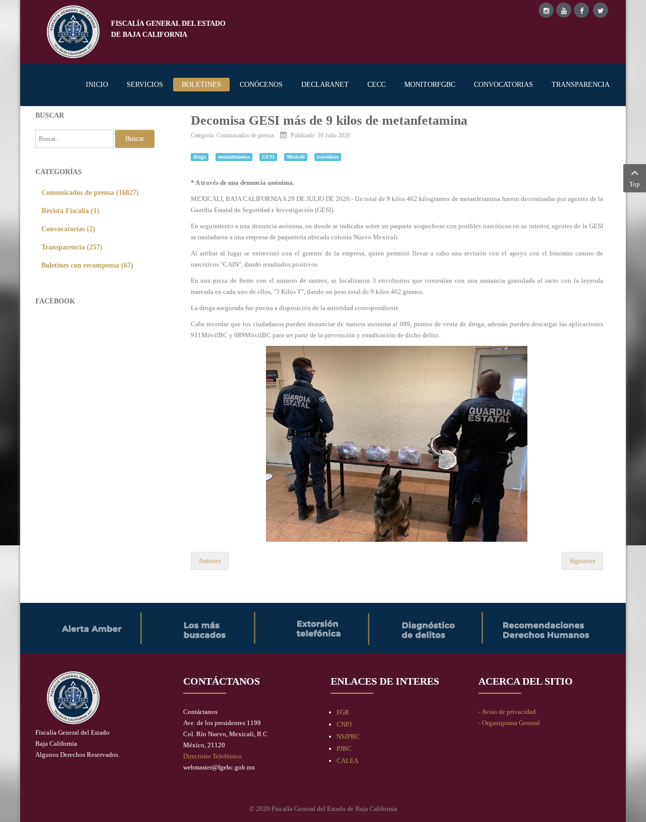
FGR (343, 712)
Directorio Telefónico (212, 756)
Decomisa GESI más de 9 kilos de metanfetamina (329, 120)
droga (199, 157)
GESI (268, 157)
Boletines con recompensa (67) (87, 265)
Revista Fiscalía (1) (70, 211)
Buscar (134, 138)
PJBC (344, 748)
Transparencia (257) (71, 247)
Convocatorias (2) (68, 229)
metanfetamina (234, 157)
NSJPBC (348, 736)
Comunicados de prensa (245, 135)
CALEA (347, 760)
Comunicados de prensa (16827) (90, 192)
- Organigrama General (509, 723)
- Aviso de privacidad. (507, 711)
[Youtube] (563, 10)
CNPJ (344, 724)
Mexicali (296, 157)
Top (634, 184)
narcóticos (328, 157)
